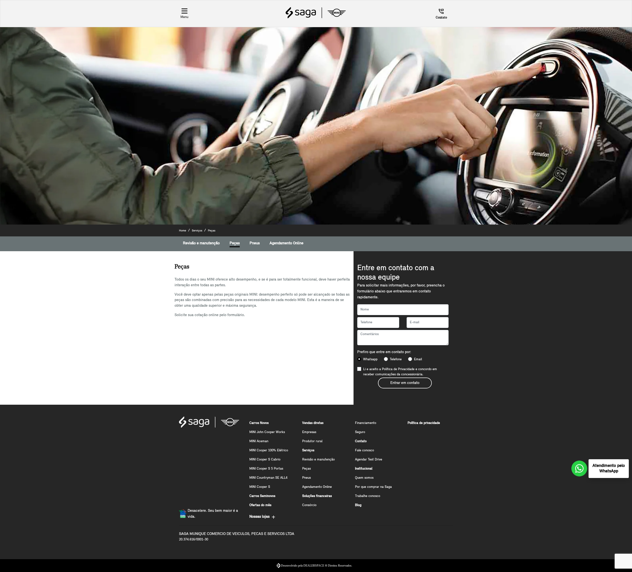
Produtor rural (312, 441)
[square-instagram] (197, 439)
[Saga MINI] (316, 12)
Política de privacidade (424, 423)
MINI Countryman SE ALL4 (268, 478)
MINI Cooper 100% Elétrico (268, 450)
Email (418, 359)
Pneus (306, 478)
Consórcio (309, 505)
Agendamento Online (317, 487)
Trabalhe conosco (367, 496)
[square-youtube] (209, 439)
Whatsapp (370, 359)
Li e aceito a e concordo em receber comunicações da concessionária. (400, 371)
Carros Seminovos (262, 496)
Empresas (309, 432)
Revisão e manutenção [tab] (201, 243)
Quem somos (364, 478)
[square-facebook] (185, 439)
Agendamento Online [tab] (286, 243)
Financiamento (365, 423)
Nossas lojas (259, 517)
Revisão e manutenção (318, 459)
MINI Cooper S (259, 487)
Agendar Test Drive (368, 459)
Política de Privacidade (398, 369)
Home (182, 230)
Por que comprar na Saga (373, 487)
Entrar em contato (404, 383)
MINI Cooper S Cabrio (264, 459)
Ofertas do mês (260, 505)
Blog (358, 505)
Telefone (396, 359)
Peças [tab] (235, 243)
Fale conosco (364, 450)
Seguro (360, 432)
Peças (306, 469)
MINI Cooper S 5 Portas (266, 469)
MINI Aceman (258, 441)
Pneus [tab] (255, 243)
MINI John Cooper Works (267, 432)
